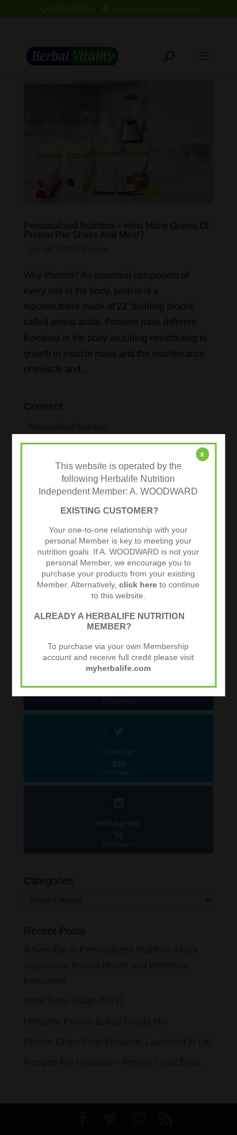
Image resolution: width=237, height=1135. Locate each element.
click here (138, 584)
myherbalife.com (118, 668)
